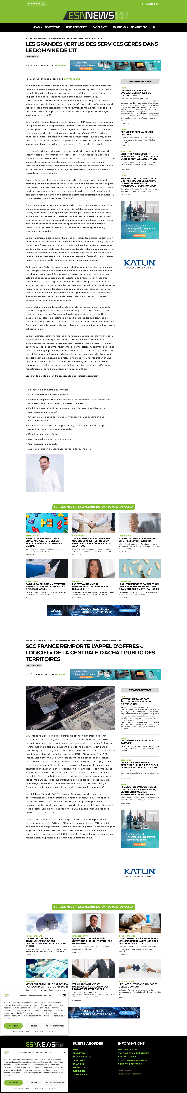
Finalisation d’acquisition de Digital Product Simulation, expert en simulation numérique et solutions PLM (139, 182)
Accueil (29, 38)
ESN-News (61, 65)
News (123, 88)
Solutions (126, 151)
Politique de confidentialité (44, 1088)
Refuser (33, 1082)
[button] (64, 1052)
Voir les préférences (55, 1082)
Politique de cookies (21, 1088)
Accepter (13, 1082)
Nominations (40, 38)
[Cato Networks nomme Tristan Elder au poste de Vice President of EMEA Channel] (47, 568)
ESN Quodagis (72, 79)
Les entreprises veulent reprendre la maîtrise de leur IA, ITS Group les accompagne (139, 156)
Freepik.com (136, 1074)
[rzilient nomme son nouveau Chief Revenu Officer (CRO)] (140, 522)
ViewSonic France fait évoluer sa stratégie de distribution (136, 93)
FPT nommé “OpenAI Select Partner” (137, 133)
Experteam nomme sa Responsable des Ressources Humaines (90, 586)
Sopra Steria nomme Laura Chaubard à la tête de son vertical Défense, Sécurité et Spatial (44, 542)
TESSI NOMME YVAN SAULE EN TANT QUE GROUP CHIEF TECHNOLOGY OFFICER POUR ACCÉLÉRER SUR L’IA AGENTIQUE (92, 542)
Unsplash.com (124, 1074)
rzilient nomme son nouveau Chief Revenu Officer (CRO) (137, 539)
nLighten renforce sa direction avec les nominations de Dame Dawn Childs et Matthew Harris (139, 586)
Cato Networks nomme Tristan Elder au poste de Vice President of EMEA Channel (46, 586)
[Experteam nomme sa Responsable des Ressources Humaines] (93, 568)
